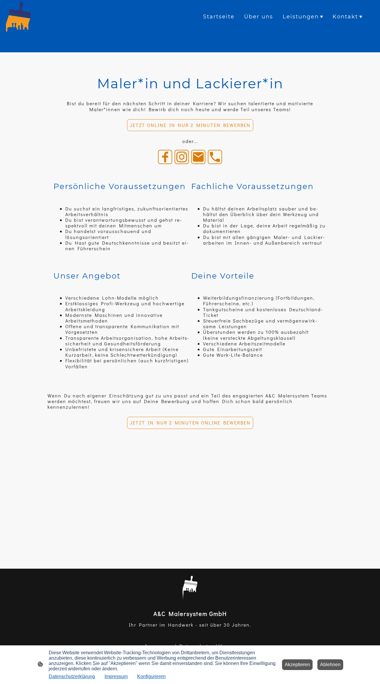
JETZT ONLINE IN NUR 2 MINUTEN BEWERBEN (190, 125)
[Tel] (215, 157)
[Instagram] (182, 157)
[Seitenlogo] (18, 17)
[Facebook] (165, 157)
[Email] (198, 157)
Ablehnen (330, 664)
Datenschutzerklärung (72, 676)
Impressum (116, 676)
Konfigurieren (151, 676)
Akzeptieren (297, 664)
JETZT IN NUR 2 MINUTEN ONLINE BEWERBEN (190, 422)
